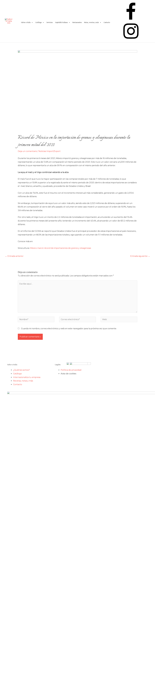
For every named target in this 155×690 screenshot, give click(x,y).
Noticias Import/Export (50, 151)
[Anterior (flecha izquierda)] (4, 345)
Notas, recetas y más (91, 22)
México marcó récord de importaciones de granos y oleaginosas (60, 248)
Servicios (49, 22)
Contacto (107, 22)
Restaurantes (77, 22)
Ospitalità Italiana (61, 22)
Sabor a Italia (26, 22)
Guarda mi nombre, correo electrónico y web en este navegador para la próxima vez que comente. (69, 328)
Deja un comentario (27, 151)
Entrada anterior (14, 256)
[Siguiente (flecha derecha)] (151, 345)
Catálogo (38, 22)
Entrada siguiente (140, 256)
